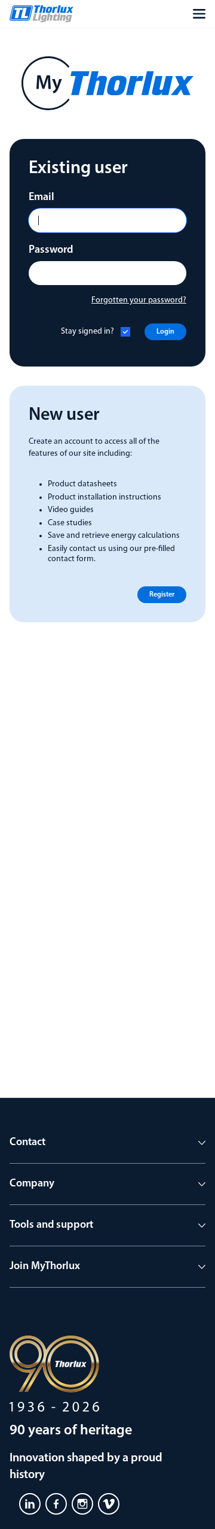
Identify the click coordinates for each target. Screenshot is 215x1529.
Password (51, 250)
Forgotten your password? (138, 300)
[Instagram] (82, 1503)
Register (161, 594)
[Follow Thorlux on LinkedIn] (29, 1503)
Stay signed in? (87, 331)
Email (41, 197)
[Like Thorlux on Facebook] (56, 1503)
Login (165, 331)
